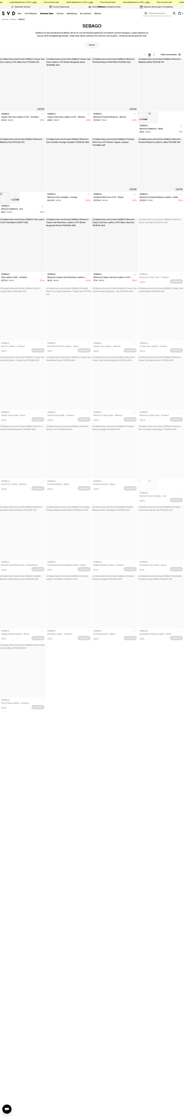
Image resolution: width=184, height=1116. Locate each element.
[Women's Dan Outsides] (69, 165)
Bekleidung (72, 13)
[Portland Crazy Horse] (161, 532)
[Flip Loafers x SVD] (23, 245)
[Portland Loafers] (69, 602)
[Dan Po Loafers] (23, 314)
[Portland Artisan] (69, 452)
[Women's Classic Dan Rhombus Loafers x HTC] (69, 245)
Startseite (5, 19)
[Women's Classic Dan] (161, 245)
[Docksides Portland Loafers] (161, 602)
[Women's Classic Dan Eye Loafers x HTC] (115, 245)
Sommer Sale (46, 13)
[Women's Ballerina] (161, 84)
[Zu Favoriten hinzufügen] (42, 114)
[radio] (145, 54)
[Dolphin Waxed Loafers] (115, 532)
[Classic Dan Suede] (23, 383)
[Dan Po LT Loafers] (23, 452)
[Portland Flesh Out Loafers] (69, 314)
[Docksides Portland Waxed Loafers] (69, 532)
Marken (97, 13)
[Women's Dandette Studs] (23, 532)
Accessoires (85, 13)
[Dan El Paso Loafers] (23, 670)
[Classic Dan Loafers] (115, 314)
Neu (20, 13)
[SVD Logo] (8, 13)
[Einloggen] (174, 13)
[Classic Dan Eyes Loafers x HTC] (69, 84)
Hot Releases (31, 13)
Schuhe (60, 13)
